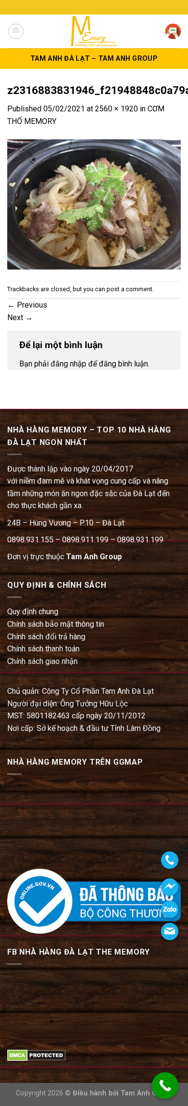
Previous (27, 305)
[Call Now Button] (165, 1085)
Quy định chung (32, 611)
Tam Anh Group (94, 556)
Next (20, 317)
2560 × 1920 (116, 108)
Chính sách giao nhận (42, 661)
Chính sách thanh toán (43, 648)
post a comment (129, 289)
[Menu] (16, 31)
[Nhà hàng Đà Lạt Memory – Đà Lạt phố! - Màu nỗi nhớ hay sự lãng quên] (94, 31)
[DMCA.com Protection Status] (36, 1054)
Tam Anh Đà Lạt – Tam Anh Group (94, 58)
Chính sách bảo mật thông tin (55, 624)
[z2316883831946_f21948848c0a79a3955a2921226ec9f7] (94, 203)
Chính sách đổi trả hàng (46, 636)
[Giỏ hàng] (173, 31)
